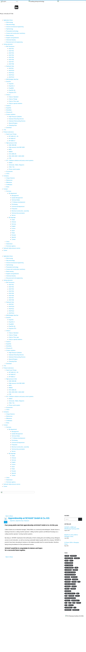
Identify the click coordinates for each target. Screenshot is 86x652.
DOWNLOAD (47, 627)
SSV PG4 (11, 55)
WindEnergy (76, 609)
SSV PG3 (11, 53)
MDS (10, 149)
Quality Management (17, 197)
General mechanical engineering (15, 26)
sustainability (68, 607)
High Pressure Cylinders (15, 116)
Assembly (77, 558)
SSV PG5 (11, 57)
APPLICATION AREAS (49, 616)
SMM (74, 602)
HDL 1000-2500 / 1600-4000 (16, 156)
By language (12, 217)
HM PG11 (11, 72)
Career (5, 250)
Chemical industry (11, 39)
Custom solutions (10, 114)
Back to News (9, 516)
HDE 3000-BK (12, 145)
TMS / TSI (11, 167)
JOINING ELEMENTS (49, 619)
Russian (14, 235)
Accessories (9, 171)
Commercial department (18, 206)
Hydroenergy (9, 29)
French (13, 228)
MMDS (11, 151)
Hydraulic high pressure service (12, 248)
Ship (70, 602)
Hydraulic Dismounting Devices (17, 121)
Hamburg (73, 588)
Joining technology (70, 593)
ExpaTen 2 (12, 86)
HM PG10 (11, 70)
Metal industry (10, 35)
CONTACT (24, 616)
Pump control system (14, 169)
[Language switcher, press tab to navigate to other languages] (9, 1)
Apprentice (12, 520)
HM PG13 (11, 77)
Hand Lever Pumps (11, 134)
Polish (13, 232)
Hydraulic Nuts (10, 66)
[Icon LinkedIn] (16, 7)
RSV (66, 602)
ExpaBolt (11, 88)
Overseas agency (11, 246)
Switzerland (9, 243)
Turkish (13, 239)
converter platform (70, 574)
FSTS (7, 173)
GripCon (8, 105)
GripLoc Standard (13, 97)
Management (15, 195)
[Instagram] (24, 7)
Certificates (9, 184)
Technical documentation (18, 213)
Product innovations (70, 598)
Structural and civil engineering (14, 42)
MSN (66, 595)
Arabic (13, 219)
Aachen (67, 555)
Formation (67, 586)
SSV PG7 (11, 61)
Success (71, 605)
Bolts (71, 560)
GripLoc (8, 94)
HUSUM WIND (68, 591)
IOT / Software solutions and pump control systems (19, 160)
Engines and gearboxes (12, 37)
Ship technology (10, 24)
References (9, 180)
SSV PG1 (11, 48)
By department (13, 193)
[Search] (80, 519)
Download (9, 127)
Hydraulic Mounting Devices (16, 118)
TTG (5, 129)
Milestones (9, 182)
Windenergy (68, 609)
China (7, 241)
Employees (26, 520)
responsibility (75, 600)
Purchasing (15, 204)
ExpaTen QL (12, 90)
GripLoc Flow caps (14, 101)
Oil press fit (9, 112)
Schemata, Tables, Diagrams (16, 164)
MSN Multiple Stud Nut (12, 79)
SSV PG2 (11, 50)
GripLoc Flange (13, 99)
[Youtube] (9, 7)
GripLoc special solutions (15, 103)
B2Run (66, 560)
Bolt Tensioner (68, 562)
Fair (79, 581)
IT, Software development (18, 202)
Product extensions (9, 132)
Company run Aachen (70, 572)
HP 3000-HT (12, 138)
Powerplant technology (12, 31)
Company (6, 175)
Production (14, 208)
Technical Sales (16, 200)
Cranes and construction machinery (15, 33)
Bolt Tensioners (10, 46)
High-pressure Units (11, 143)
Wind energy (9, 22)
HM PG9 (11, 68)
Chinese (14, 222)
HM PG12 (11, 75)
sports (78, 602)
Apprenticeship (19, 520)
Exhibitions (68, 579)
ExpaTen (8, 81)
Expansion (75, 579)
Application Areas (8, 20)
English (13, 226)
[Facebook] (2, 7)
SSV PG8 (11, 64)
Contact (6, 189)
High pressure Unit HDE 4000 (17, 147)
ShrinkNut (8, 110)
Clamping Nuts (13, 125)
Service (14, 215)
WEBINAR (24, 619)
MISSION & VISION (49, 623)
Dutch (13, 230)
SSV (66, 605)
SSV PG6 (11, 59)
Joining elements (8, 44)
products (67, 600)
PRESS (24, 623)
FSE (10, 158)
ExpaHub (8, 107)
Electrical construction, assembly (20, 211)
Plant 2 (77, 595)
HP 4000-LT (12, 140)
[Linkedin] (72, 622)
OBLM (10, 162)
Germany (8, 191)
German (14, 224)
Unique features (10, 178)
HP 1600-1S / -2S (13, 136)
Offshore (71, 595)
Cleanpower (68, 569)
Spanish (14, 237)
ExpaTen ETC (12, 92)
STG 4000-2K (12, 154)
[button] (43, 254)
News (7, 186)
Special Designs (13, 123)
